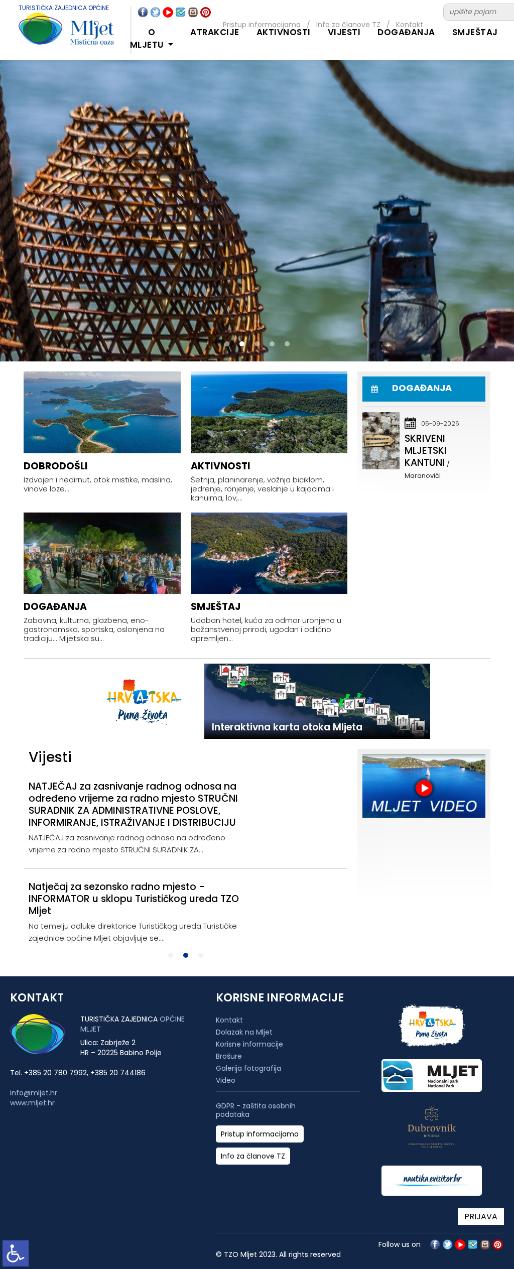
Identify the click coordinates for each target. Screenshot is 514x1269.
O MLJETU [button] (148, 38)
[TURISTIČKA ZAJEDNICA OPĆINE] (56, 34)
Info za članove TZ (253, 1156)
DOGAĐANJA (406, 32)
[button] (226, 343)
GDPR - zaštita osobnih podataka (256, 1110)
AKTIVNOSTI (283, 32)
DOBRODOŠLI (56, 466)
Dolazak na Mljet (244, 1032)
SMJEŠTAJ (475, 32)
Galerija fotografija (248, 1068)
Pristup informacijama (260, 1134)
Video (225, 1080)
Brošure (229, 1056)
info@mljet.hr (33, 1093)
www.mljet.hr (32, 1103)
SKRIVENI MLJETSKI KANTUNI (426, 450)
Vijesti (344, 32)
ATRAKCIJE (214, 32)
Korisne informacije (249, 1044)
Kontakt (229, 1020)
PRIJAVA (480, 1216)
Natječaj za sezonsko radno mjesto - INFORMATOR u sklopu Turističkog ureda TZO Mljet (134, 899)
